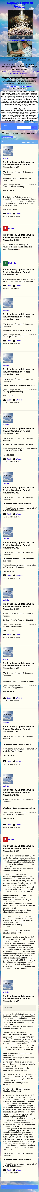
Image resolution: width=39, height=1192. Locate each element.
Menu (5, 125)
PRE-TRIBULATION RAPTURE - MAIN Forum (19, 133)
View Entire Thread (29, 142)
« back (4, 1187)
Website (19, 214)
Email (8, 214)
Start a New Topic (7, 137)
